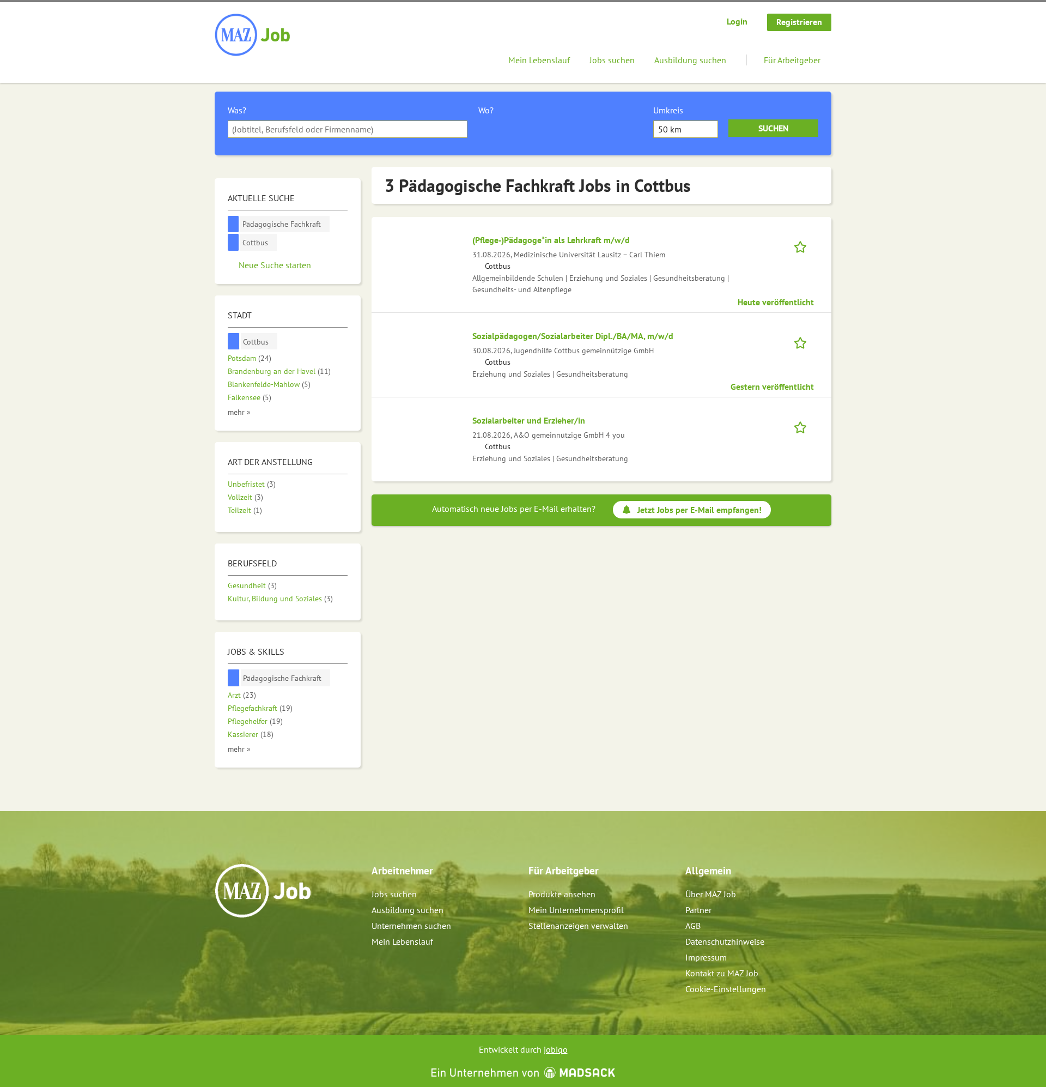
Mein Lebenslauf (539, 60)
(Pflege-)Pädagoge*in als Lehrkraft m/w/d (551, 239)
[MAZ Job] (253, 35)
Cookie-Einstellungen (725, 988)
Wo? (486, 110)
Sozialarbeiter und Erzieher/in (528, 420)
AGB (693, 925)
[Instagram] (241, 940)
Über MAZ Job (710, 894)
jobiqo (556, 1049)
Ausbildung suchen (690, 60)
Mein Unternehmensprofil (576, 909)
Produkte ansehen (561, 894)
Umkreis (668, 110)
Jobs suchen (612, 60)
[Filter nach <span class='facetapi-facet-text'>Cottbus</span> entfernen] (233, 242)
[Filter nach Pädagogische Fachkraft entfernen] (234, 677)
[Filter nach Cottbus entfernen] (234, 341)
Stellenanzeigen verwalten (578, 925)
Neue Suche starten (275, 264)
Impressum (706, 957)
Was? (237, 110)
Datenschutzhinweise (724, 941)
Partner (698, 909)
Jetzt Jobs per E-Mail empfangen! (699, 509)
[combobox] (347, 129)
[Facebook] (224, 940)
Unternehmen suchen (411, 925)
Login (737, 21)
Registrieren (799, 21)
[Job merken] (804, 245)
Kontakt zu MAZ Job (721, 973)
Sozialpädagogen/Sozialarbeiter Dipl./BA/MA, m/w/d (572, 335)
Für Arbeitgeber (792, 60)
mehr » (239, 412)
